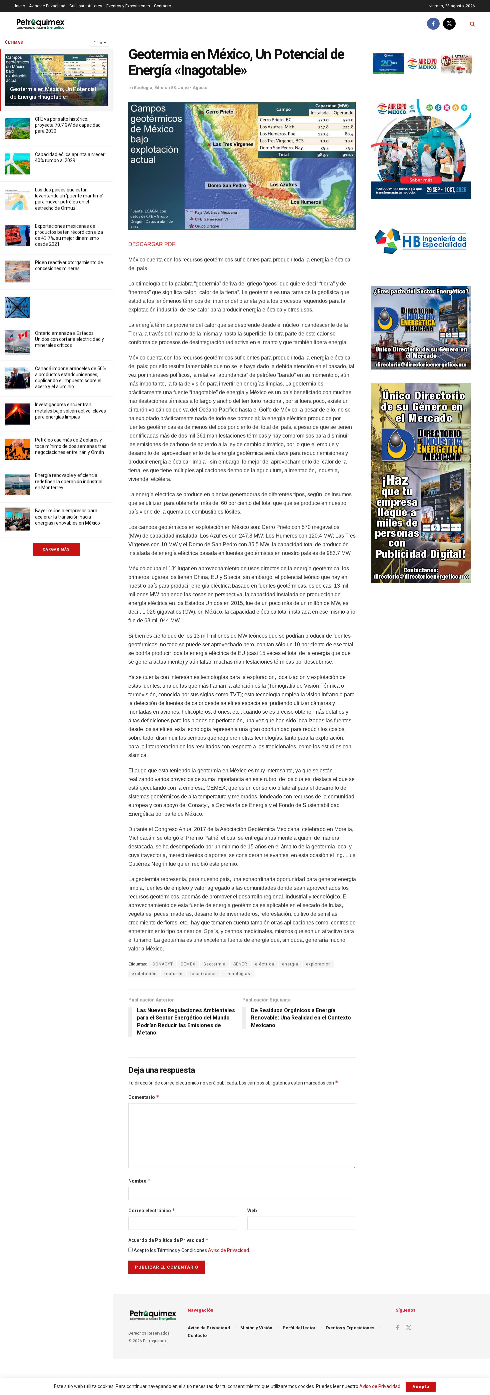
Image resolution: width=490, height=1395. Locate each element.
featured (173, 973)
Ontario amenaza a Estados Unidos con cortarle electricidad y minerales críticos (69, 339)
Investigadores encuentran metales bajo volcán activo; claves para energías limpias (70, 410)
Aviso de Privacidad (47, 6)
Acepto (420, 1386)
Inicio (20, 6)
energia (290, 964)
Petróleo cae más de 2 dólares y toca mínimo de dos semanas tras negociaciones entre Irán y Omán (70, 446)
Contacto (162, 6)
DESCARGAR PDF (151, 244)
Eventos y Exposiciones (128, 6)
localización (203, 973)
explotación (144, 973)
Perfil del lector (299, 1327)
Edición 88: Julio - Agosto (180, 87)
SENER (240, 964)
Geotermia (214, 964)
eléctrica (264, 964)
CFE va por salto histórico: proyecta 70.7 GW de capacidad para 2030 (68, 125)
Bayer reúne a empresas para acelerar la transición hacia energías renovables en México (67, 516)
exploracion (318, 964)
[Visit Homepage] (40, 24)
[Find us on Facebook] (433, 24)
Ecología (143, 87)
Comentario (143, 1097)
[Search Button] (472, 24)
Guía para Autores (85, 6)
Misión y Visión (256, 1327)
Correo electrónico (151, 1210)
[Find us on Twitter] (449, 24)
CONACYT (162, 964)
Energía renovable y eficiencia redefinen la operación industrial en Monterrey (68, 481)
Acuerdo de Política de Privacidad (168, 1240)
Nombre (139, 1181)
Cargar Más (56, 549)
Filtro (97, 43)
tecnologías (237, 973)
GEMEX (188, 964)
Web (252, 1210)
